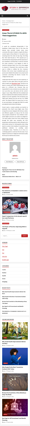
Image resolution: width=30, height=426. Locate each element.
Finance (5, 414)
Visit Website (9, 161)
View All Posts (20, 161)
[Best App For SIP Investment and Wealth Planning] (15, 407)
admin (4, 39)
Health (4, 275)
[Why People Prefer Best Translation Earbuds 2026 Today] (15, 356)
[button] (2, 15)
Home (3, 278)
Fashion (4, 272)
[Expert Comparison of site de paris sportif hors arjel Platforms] (15, 205)
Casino (4, 269)
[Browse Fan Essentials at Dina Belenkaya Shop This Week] (15, 382)
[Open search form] (27, 15)
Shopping (4, 281)
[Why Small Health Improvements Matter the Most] (15, 331)
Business (5, 363)
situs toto (4, 256)
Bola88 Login (5, 259)
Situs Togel (5, 246)
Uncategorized (6, 30)
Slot (3, 249)
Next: (11, 175)
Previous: (13, 169)
